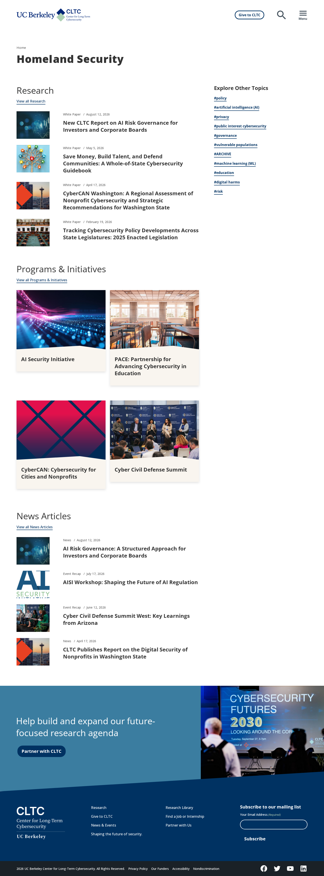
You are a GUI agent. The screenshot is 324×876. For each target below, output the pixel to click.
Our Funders (160, 869)
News (67, 540)
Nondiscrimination (206, 869)
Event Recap (72, 574)
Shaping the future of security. (116, 834)
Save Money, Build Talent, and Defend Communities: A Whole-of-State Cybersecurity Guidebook (123, 163)
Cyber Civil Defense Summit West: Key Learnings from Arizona (126, 619)
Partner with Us (179, 825)
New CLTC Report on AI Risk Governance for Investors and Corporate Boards (120, 126)
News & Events (103, 825)
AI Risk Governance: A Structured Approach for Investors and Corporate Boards (124, 552)
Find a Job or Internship (185, 816)
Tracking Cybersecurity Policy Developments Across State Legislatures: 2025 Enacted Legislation (131, 234)
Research (98, 807)
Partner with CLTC (41, 751)
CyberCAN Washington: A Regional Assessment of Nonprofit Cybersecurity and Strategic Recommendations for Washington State (128, 200)
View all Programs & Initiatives (42, 280)
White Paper (72, 114)
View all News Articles (35, 527)
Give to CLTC (249, 15)
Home (21, 48)
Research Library (179, 807)
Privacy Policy (138, 869)
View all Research (31, 101)
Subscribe (255, 839)
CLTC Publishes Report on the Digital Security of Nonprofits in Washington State (125, 653)
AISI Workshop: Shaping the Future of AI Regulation (130, 582)
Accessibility (181, 869)
